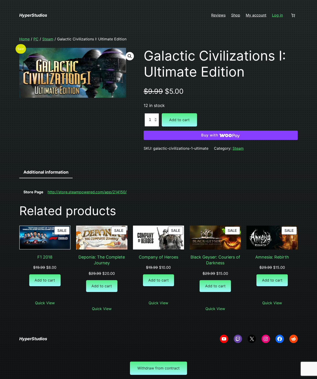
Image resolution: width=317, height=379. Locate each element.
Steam (47, 39)
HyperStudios (33, 15)
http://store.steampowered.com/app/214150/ (87, 192)
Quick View (45, 303)
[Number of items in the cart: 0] (293, 15)
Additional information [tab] (45, 172)
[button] (130, 56)
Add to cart (179, 119)
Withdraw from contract (158, 368)
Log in (277, 15)
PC (36, 39)
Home (24, 39)
